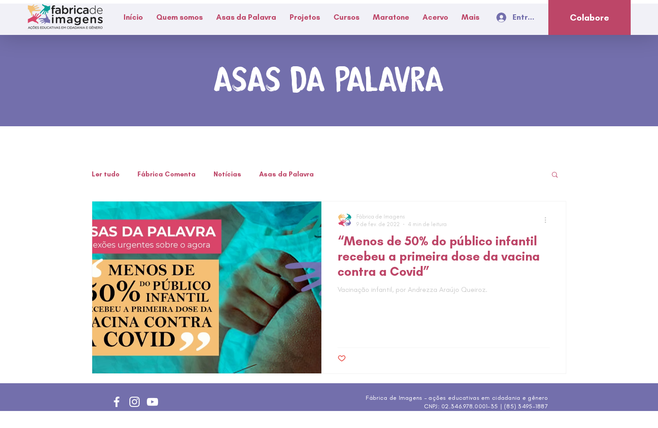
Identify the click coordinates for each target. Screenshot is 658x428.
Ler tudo (106, 174)
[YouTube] (152, 402)
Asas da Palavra (286, 174)
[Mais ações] (548, 219)
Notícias (227, 174)
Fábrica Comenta (166, 174)
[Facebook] (117, 402)
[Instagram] (134, 402)
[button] (179, 17)
